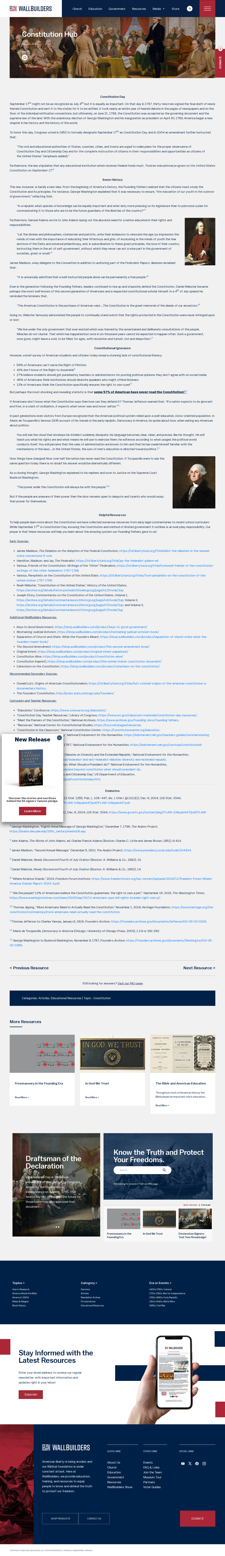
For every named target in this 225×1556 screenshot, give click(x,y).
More (186, 8)
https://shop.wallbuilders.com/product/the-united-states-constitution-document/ (105, 661)
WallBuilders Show (120, 1487)
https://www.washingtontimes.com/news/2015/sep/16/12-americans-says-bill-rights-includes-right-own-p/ (85, 897)
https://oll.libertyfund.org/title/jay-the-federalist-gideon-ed (117, 560)
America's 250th (20, 1297)
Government (117, 8)
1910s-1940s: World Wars (162, 1301)
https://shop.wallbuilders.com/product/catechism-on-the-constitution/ (110, 666)
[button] (53, 1227)
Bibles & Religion (20, 1301)
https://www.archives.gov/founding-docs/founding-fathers (137, 720)
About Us (113, 1462)
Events (148, 1462)
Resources (139, 8)
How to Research (20, 1289)
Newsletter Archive (90, 1297)
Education (95, 8)
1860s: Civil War (157, 1305)
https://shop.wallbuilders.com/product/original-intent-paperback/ (83, 651)
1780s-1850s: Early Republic (163, 1297)
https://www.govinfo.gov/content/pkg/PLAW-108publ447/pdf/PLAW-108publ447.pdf (70, 802)
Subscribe (30, 1394)
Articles (85, 1293)
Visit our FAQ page (130, 983)
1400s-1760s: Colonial (160, 1289)
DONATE (197, 1518)
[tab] (191, 1205)
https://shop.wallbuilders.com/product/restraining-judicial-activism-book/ (108, 631)
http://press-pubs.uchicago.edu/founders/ (85, 693)
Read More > (22, 1097)
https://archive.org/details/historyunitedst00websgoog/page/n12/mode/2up (70, 590)
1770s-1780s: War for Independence (167, 1293)
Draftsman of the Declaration (53, 1162)
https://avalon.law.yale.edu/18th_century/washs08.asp (48, 831)
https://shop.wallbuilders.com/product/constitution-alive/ (83, 656)
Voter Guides (152, 1487)
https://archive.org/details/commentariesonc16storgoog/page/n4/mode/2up (70, 600)
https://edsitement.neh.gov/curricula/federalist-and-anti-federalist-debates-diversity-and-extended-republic (91, 759)
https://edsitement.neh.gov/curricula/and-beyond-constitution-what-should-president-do (78, 769)
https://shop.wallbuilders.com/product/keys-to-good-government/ (101, 627)
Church (77, 8)
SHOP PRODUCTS (60, 1518)
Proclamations (88, 1301)
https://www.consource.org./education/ (78, 710)
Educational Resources (92, 1305)
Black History (19, 1305)
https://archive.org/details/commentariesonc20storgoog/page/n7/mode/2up (70, 605)
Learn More (32, 811)
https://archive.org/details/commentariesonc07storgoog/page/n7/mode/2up (70, 609)
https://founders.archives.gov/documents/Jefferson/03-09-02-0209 (158, 921)
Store (175, 8)
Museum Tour (152, 1477)
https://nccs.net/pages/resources (117, 725)
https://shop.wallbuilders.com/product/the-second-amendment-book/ (101, 646)
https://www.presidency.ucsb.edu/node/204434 (157, 850)
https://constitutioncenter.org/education (131, 730)
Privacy (89, 1550)
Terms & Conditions (73, 1550)
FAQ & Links (151, 1467)
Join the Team (152, 1472)
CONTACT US (94, 1518)
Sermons (85, 1289)
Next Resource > (199, 968)
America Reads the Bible (24, 1293)
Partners (149, 1482)
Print (25, 57)
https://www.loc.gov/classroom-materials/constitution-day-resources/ (147, 715)
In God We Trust (153, 1233)
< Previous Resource (29, 968)
